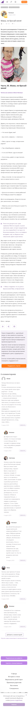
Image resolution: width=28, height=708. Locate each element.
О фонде (14, 673)
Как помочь (14, 685)
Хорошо (14, 704)
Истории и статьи (14, 676)
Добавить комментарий (14, 635)
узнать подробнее (16, 700)
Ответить (23, 425)
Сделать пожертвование (14, 663)
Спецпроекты (14, 688)
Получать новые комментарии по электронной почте (14, 638)
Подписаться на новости (14, 658)
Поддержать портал (14, 366)
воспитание (5, 7)
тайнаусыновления (14, 7)
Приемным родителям (14, 682)
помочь (24, 2)
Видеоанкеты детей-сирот (14, 679)
